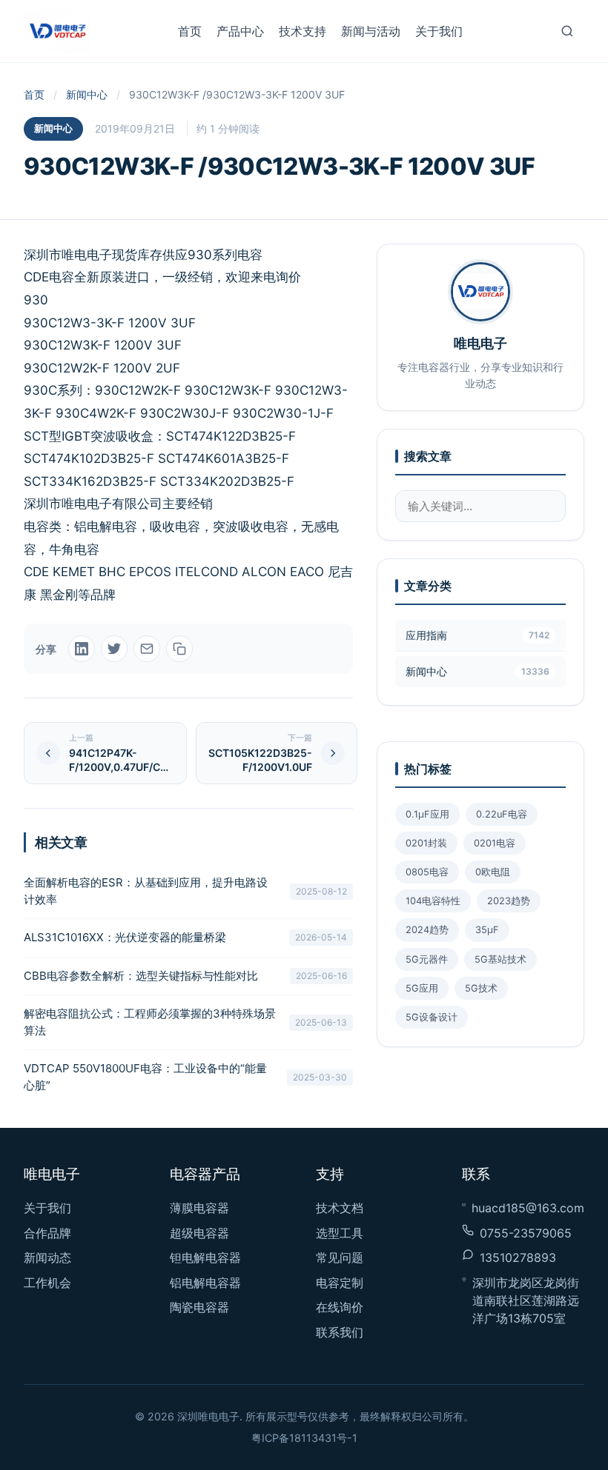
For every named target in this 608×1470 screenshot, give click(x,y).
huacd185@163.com (528, 1207)
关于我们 (439, 31)
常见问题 (339, 1257)
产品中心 (240, 31)
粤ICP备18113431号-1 (304, 1437)
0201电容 (494, 843)
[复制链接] (179, 648)
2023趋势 (508, 900)
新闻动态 (47, 1257)
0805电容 (427, 872)
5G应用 (422, 988)
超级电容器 (199, 1233)
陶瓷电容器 (199, 1307)
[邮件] (146, 648)
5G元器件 (427, 959)
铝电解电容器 (205, 1282)
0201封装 (426, 843)
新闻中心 (87, 94)
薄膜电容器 (199, 1207)
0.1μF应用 (427, 814)
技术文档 (339, 1207)
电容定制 (339, 1282)
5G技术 (481, 988)
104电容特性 (433, 900)
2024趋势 (427, 929)
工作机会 (47, 1282)
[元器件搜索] (567, 31)
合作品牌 (47, 1233)
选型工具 (339, 1233)
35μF (487, 929)
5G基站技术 (500, 959)
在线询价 (339, 1307)
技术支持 (302, 31)
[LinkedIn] (81, 648)
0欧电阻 (492, 872)
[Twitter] (114, 648)
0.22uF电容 (501, 814)
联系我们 (339, 1332)
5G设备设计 (431, 1017)
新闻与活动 (370, 31)
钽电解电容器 (205, 1257)
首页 (190, 31)
